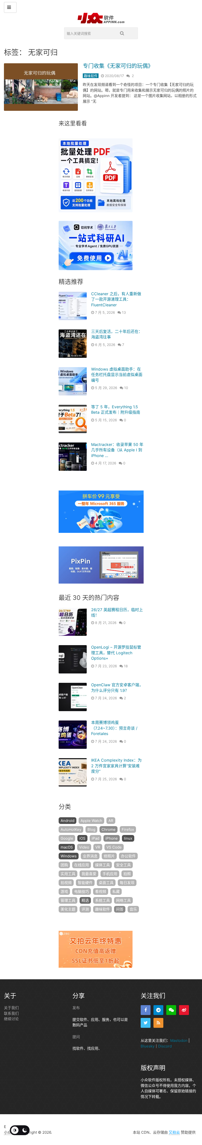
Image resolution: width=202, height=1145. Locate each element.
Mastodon (178, 1040)
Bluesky (147, 1046)
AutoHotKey (71, 829)
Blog (91, 829)
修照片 (109, 856)
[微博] (184, 1010)
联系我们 (11, 1013)
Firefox (128, 829)
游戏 (64, 891)
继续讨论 (11, 1018)
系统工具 (102, 900)
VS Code (114, 847)
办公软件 (128, 856)
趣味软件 (91, 76)
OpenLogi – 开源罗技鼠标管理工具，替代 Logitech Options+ (116, 653)
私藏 (116, 891)
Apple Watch (91, 820)
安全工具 (123, 865)
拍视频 (66, 882)
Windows (69, 856)
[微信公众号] (171, 1010)
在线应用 (81, 865)
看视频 (100, 891)
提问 (76, 1036)
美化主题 (68, 909)
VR (97, 847)
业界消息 (90, 856)
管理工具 (68, 900)
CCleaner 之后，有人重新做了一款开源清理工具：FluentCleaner (116, 299)
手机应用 (109, 873)
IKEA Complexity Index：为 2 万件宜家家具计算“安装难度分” (116, 766)
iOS (82, 838)
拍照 (127, 873)
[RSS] (158, 1023)
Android (67, 820)
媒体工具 (102, 865)
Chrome (108, 829)
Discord (165, 1046)
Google (67, 838)
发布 (76, 1007)
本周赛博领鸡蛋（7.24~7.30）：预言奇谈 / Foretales (114, 728)
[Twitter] (146, 1023)
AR (110, 820)
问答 (119, 909)
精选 (85, 900)
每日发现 (127, 882)
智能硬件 (85, 882)
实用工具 (68, 873)
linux (128, 838)
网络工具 (123, 900)
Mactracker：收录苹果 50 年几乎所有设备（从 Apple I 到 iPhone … (117, 450)
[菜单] (10, 7)
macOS (67, 847)
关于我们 (11, 1007)
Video (84, 847)
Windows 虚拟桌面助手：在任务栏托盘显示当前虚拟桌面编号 (116, 375)
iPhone (111, 838)
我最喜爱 (89, 873)
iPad (95, 838)
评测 (85, 909)
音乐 (133, 909)
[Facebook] (146, 1010)
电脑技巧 (81, 891)
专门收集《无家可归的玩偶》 (118, 66)
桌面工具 (106, 882)
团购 (64, 865)
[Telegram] (158, 1010)
